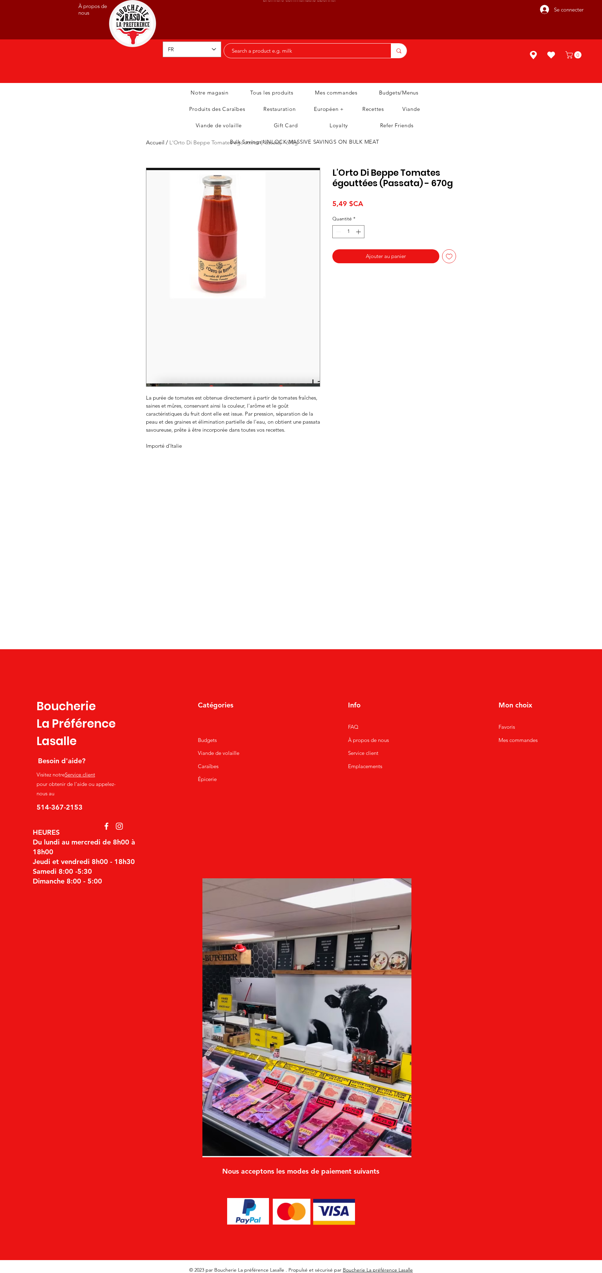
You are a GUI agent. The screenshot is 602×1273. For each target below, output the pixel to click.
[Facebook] (106, 826)
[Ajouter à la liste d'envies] (449, 256)
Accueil (155, 142)
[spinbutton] (348, 232)
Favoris (507, 726)
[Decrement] (337, 232)
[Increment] (359, 232)
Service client (80, 774)
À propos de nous (368, 740)
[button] (574, 55)
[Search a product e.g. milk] (399, 51)
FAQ (353, 726)
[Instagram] (119, 826)
